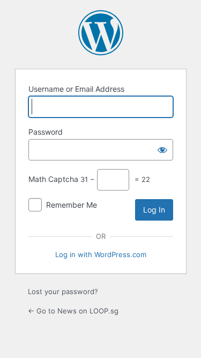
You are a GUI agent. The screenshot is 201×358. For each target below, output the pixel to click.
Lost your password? (63, 291)
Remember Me (71, 204)
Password (45, 131)
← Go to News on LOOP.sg (73, 310)
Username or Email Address (76, 88)
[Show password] (162, 149)
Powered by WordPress (100, 32)
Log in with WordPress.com (100, 254)
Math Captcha (53, 179)
